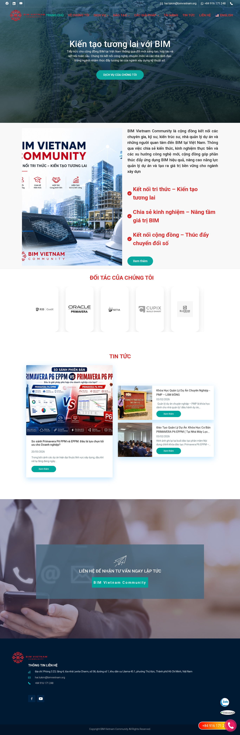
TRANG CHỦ (55, 15)
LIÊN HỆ (205, 15)
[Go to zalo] (230, 704)
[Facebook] (31, 698)
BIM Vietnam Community (120, 582)
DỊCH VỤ (100, 15)
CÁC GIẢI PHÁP (145, 15)
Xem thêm (140, 261)
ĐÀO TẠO (120, 15)
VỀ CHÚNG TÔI (78, 15)
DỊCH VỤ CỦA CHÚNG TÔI (120, 75)
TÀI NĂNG (171, 15)
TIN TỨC (188, 15)
